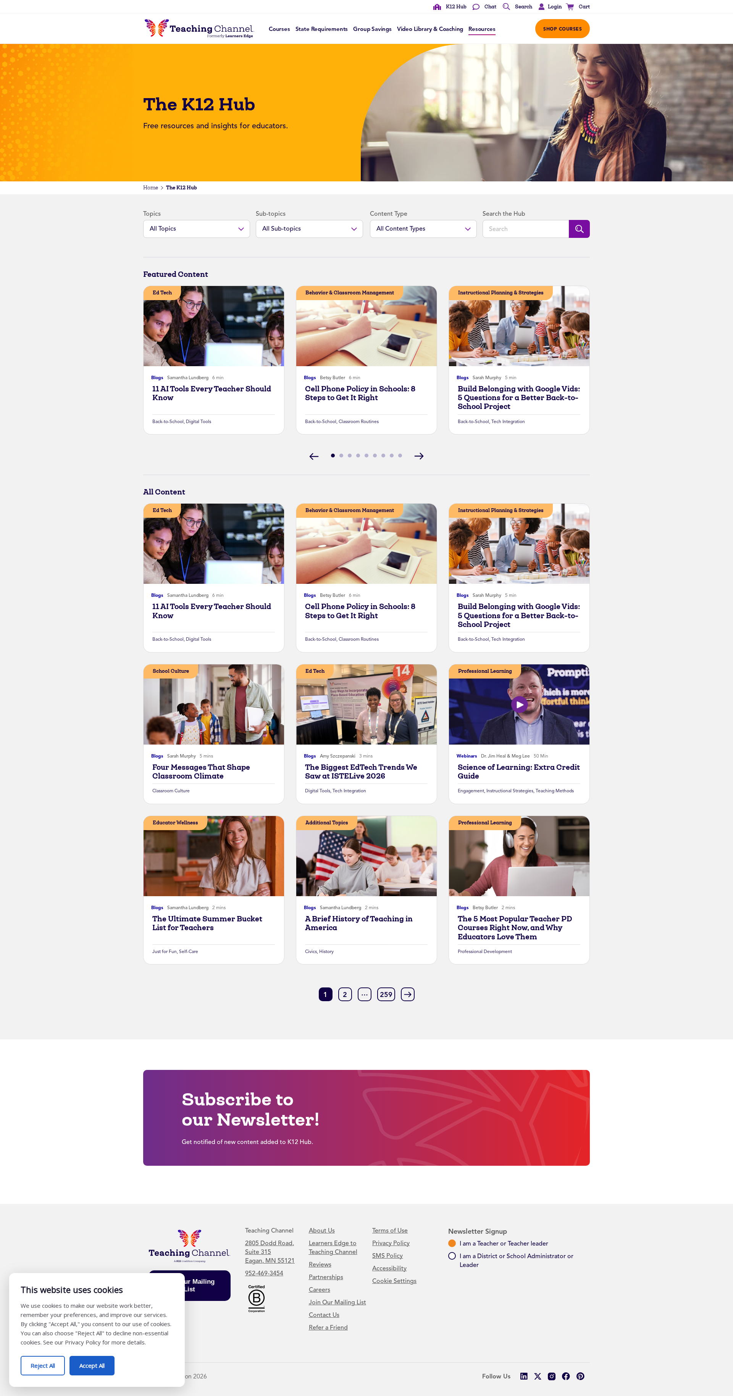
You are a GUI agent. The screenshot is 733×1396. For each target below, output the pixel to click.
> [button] (407, 994)
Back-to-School (168, 421)
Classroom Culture (171, 790)
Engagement (471, 790)
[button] (548, 7)
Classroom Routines (359, 421)
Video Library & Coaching (430, 29)
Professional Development (485, 951)
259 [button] (386, 994)
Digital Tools (198, 421)
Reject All (48, 1362)
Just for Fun (164, 951)
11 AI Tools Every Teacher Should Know (211, 393)
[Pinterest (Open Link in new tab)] (580, 1376)
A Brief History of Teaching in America (359, 923)
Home (150, 188)
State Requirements (321, 29)
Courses (279, 29)
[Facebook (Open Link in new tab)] (566, 1376)
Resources (481, 29)
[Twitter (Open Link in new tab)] (538, 1376)
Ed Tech (162, 292)
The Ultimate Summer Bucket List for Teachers (207, 923)
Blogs (157, 377)
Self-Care (188, 951)
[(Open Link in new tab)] (256, 1298)
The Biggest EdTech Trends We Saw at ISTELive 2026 (361, 772)
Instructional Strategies (509, 790)
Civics (311, 951)
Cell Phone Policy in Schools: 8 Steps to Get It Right (360, 393)
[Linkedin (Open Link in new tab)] (524, 1376)
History (326, 951)
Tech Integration (508, 421)
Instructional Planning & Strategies (501, 292)
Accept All (97, 1362)
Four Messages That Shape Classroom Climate (201, 772)
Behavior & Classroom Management (349, 292)
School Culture (171, 671)
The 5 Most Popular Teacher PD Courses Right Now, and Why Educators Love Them (515, 928)
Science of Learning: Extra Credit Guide (519, 772)
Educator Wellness (175, 822)
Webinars (467, 756)
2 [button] (345, 994)
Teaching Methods (555, 790)
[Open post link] (214, 326)
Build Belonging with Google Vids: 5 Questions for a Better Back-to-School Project (519, 398)
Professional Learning (485, 671)
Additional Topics (326, 822)
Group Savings (372, 29)
